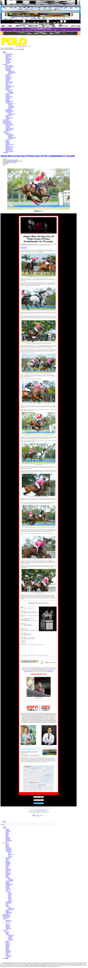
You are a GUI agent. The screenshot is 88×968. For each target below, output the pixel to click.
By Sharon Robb (24, 247)
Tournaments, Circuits (9, 62)
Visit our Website (24, 248)
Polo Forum (6, 120)
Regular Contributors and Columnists (9, 101)
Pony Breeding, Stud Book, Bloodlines (9, 78)
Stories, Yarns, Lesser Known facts (9, 83)
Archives (8, 80)
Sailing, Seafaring (10, 146)
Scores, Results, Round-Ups (9, 54)
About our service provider (44, 811)
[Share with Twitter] (36, 211)
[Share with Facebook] (34, 211)
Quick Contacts (9, 89)
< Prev (4, 821)
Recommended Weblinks (9, 97)
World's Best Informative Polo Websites (12, 72)
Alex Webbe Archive (11, 104)
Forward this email (31, 811)
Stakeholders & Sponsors (9, 118)
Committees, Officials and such (10, 110)
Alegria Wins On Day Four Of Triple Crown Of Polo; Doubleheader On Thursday (38, 156)
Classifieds (5, 152)
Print (4, 164)
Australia (8, 99)
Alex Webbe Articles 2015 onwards (11, 107)
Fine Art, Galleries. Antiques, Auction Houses (10, 144)
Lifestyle (5, 131)
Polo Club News (13, 162)
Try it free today (36, 816)
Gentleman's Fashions (11, 136)
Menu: (2, 48)
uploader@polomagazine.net (42, 809)
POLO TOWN (9, 111)
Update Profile (37, 811)
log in (13, 49)
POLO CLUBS (9, 65)
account (22, 49)
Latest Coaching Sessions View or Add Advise (10, 129)
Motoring (8, 141)
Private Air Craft (9, 149)
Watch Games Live (38, 674)
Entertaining (8, 147)
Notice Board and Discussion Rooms (10, 87)
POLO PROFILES (10, 66)
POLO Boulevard (7, 121)
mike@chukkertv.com (28, 671)
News (4, 52)
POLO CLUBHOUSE (11, 113)
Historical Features (8, 75)
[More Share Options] (38, 211)
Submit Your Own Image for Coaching (10, 126)
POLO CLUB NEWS (9, 57)
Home (4, 51)
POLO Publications (11, 91)
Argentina (8, 95)
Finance (7, 132)
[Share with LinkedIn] (37, 211)
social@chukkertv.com (36, 812)
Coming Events (6, 122)
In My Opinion (9, 58)
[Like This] (41, 211)
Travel (7, 139)
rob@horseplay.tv (50, 671)
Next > (4, 822)
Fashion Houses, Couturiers (12, 138)
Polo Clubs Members (8, 60)
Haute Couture (9, 134)
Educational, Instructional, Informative (8, 69)
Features (5, 64)
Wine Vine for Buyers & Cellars (9, 151)
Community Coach (7, 123)
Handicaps (8, 85)
